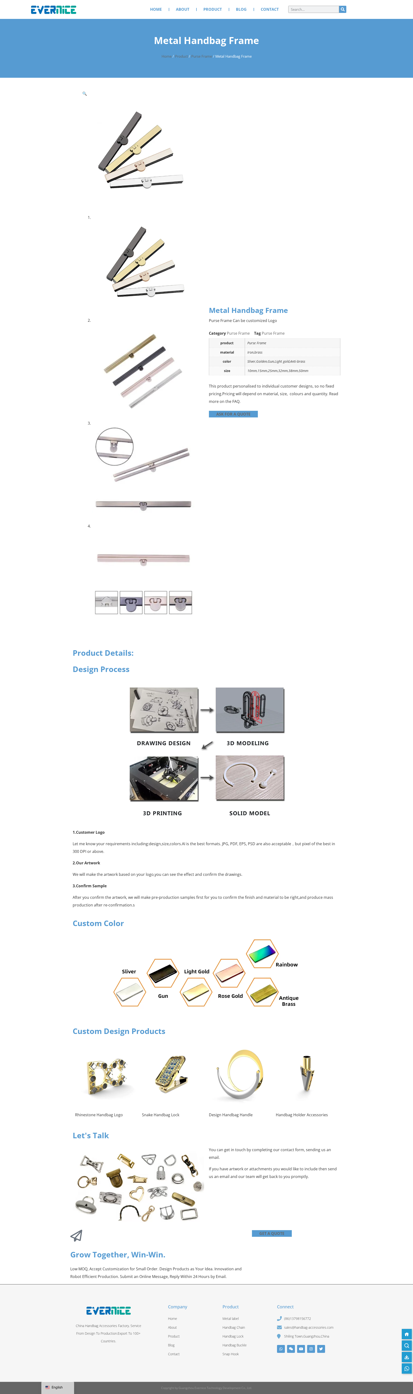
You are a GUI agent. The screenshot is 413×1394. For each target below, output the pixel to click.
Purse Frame (201, 56)
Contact (270, 9)
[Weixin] (291, 1349)
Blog (241, 9)
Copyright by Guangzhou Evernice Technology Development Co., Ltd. (206, 1388)
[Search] (342, 9)
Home (156, 9)
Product (212, 9)
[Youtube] (301, 1349)
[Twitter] (321, 1349)
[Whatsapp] (281, 1349)
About (182, 9)
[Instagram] (311, 1349)
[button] (84, 93)
